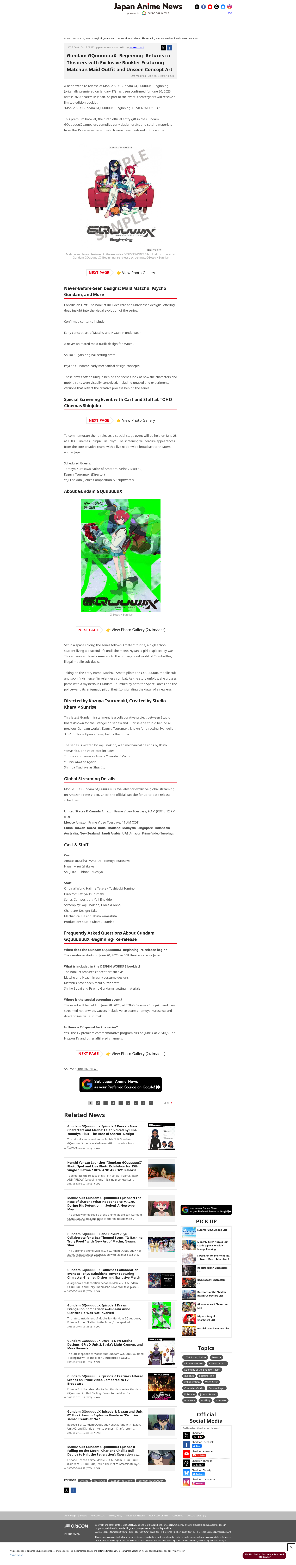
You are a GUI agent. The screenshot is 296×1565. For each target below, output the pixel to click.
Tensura (216, 1357)
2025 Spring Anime (122, 1480)
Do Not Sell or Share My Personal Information (264, 1555)
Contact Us (177, 1515)
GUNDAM (99, 1480)
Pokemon (189, 1394)
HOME (67, 38)
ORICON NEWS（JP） (197, 1515)
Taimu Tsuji (137, 47)
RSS (230, 13)
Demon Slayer (217, 1388)
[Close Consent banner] (291, 1547)
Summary (220, 1400)
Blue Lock (189, 1400)
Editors (83, 1515)
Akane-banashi (217, 1363)
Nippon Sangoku (194, 1363)
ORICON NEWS (87, 1069)
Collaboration (192, 1382)
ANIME (84, 1480)
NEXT (166, 1102)
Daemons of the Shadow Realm (202, 1369)
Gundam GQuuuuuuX (150, 1480)
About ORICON (98, 1515)
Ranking (205, 1400)
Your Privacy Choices (158, 1515)
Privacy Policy (115, 1515)
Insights (189, 1375)
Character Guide (193, 1388)
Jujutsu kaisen (208, 1394)
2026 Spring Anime (195, 1357)
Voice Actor (211, 1382)
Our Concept (70, 1515)
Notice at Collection (135, 1515)
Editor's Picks (206, 1375)
